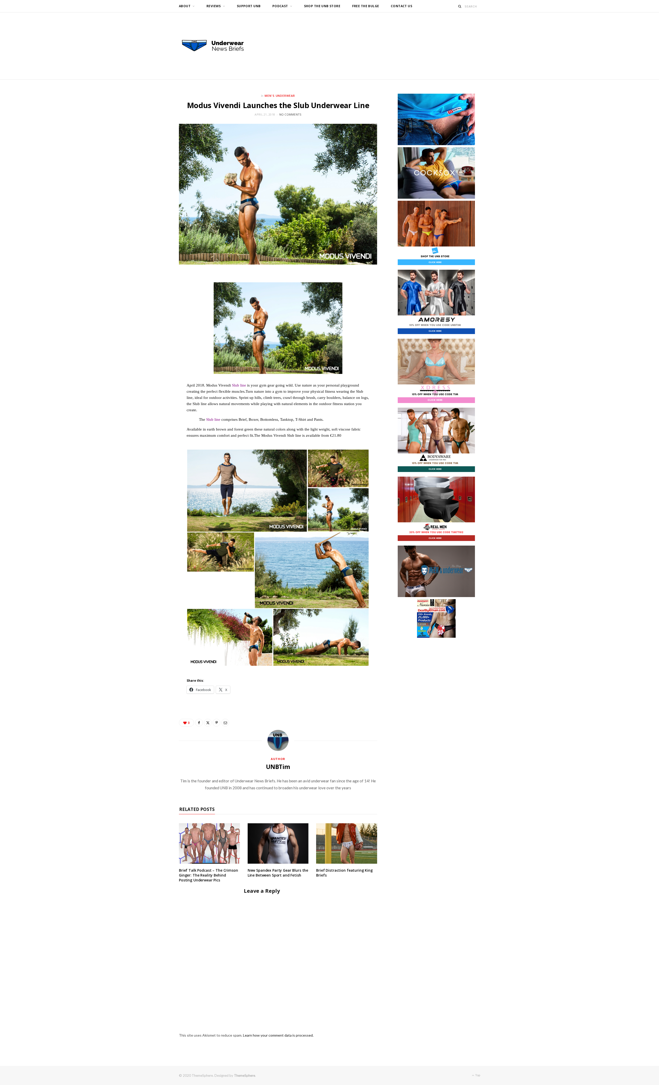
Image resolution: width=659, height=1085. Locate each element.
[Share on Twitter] (208, 723)
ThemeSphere (244, 1075)
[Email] (225, 723)
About (184, 6)
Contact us (401, 6)
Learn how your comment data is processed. (278, 1035)
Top (477, 1075)
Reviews (213, 6)
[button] (247, 490)
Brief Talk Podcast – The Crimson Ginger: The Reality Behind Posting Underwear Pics (208, 875)
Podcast (280, 6)
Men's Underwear (280, 96)
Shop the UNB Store (322, 6)
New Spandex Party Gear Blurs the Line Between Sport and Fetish (278, 873)
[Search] (460, 6)
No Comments (290, 114)
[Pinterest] (216, 723)
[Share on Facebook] (199, 723)
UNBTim (278, 767)
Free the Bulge (365, 6)
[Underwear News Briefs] (217, 46)
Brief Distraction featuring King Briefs (344, 873)
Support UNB (249, 6)
